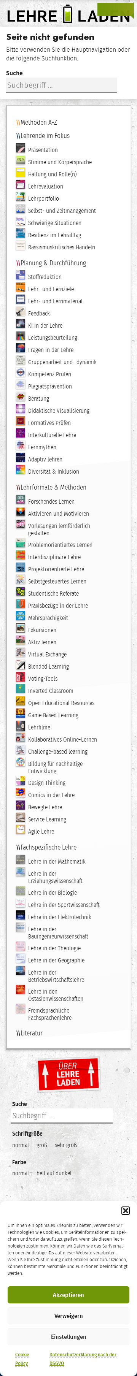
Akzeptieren (68, 1295)
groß (42, 1145)
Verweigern (68, 1316)
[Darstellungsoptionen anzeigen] (104, 9)
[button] (125, 1210)
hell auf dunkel (54, 1173)
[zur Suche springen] (115, 9)
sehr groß (66, 1145)
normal (20, 1145)
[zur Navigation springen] (127, 9)
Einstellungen (68, 1336)
